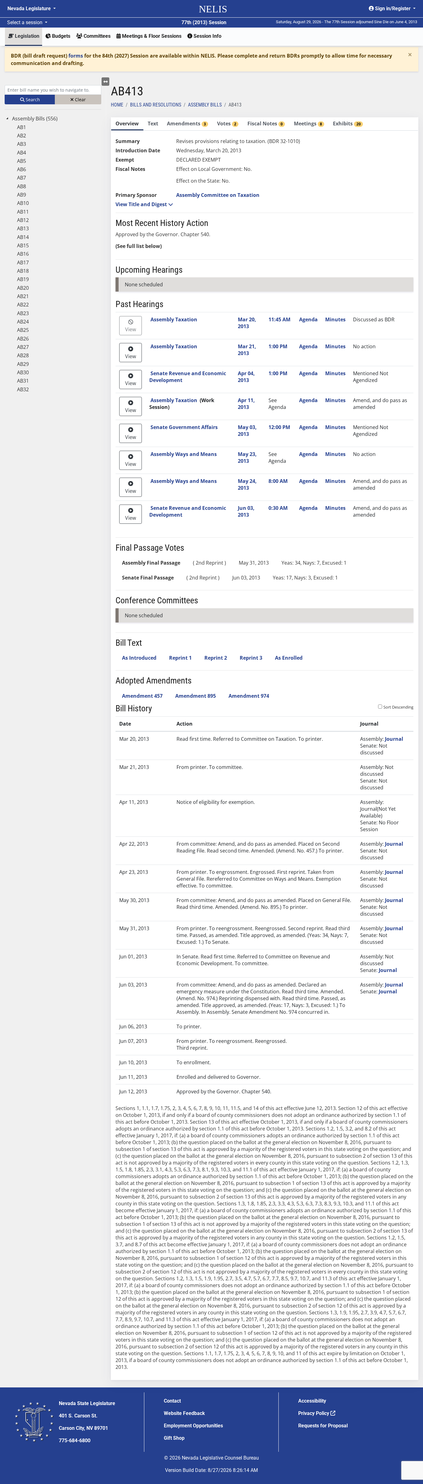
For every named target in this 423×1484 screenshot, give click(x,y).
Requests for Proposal (323, 1426)
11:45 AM (279, 319)
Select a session (25, 22)
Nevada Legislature (29, 8)
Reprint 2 (215, 657)
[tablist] (265, 748)
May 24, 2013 (247, 484)
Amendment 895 (195, 695)
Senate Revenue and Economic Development (187, 377)
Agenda (308, 319)
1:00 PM (277, 346)
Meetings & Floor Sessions (151, 36)
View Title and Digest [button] (142, 204)
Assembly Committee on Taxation (217, 195)
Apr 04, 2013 (246, 377)
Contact (172, 1401)
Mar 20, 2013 (247, 323)
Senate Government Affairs (184, 427)
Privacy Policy (314, 1413)
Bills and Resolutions (155, 105)
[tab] (127, 124)
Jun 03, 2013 (246, 511)
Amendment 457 (142, 695)
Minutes (335, 319)
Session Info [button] (206, 36)
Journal (394, 738)
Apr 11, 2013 (246, 403)
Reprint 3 (251, 657)
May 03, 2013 (247, 430)
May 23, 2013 (247, 457)
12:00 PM (279, 427)
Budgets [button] (60, 36)
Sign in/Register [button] (393, 8)
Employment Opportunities (193, 1426)
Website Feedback (184, 1413)
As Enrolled (289, 657)
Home (117, 105)
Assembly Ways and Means (183, 454)
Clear (80, 99)
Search (32, 99)
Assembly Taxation (173, 319)
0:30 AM (278, 508)
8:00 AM (278, 481)
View (130, 329)
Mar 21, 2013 (247, 350)
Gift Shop (174, 1438)
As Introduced (139, 657)
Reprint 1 (180, 657)
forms (75, 55)
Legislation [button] (26, 36)
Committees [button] (96, 36)
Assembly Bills (205, 105)
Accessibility (312, 1401)
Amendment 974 (249, 695)
